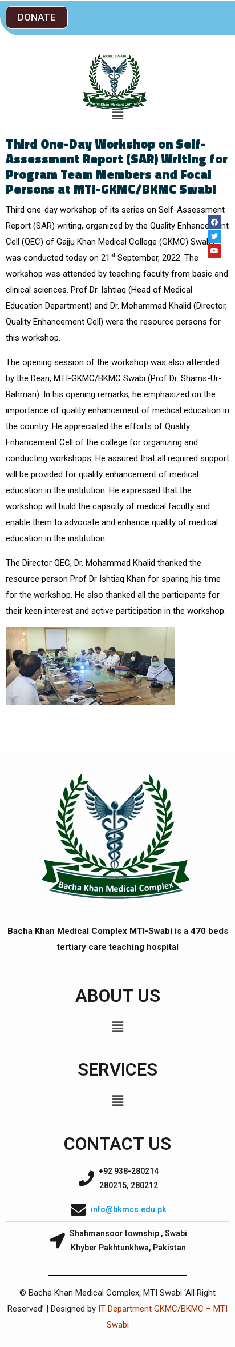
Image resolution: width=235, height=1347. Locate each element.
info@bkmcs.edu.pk (129, 1209)
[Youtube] (214, 251)
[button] (37, 17)
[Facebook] (214, 222)
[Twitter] (214, 236)
